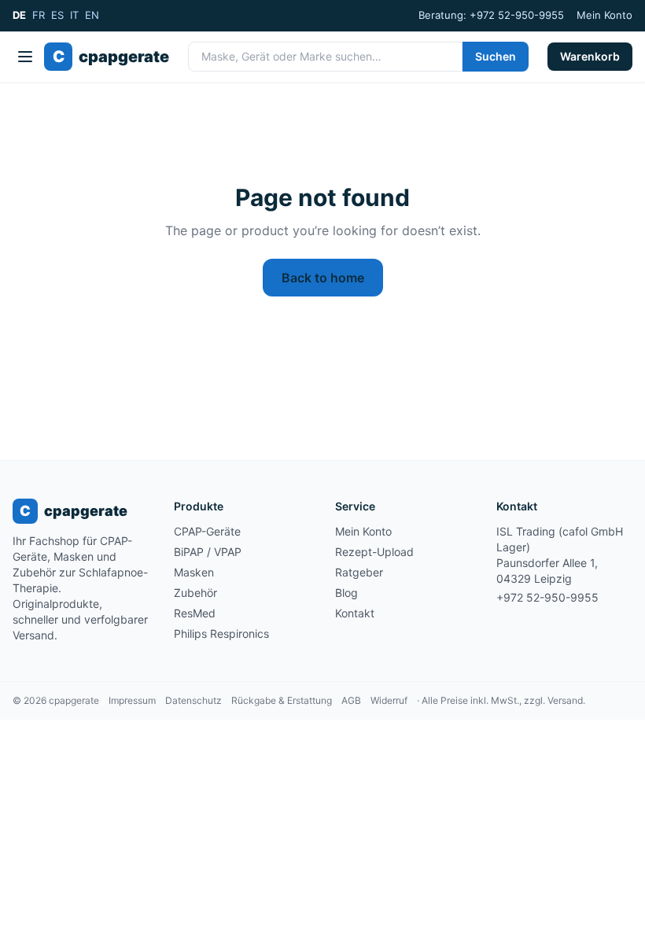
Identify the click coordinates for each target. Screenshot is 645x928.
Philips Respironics (221, 633)
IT (74, 15)
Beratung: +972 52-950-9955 (491, 15)
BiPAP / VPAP (207, 551)
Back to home (323, 277)
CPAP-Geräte (207, 531)
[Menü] (25, 56)
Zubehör (195, 592)
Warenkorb (590, 56)
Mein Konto (604, 15)
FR (38, 15)
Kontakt (354, 613)
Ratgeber (359, 572)
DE (19, 15)
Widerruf (388, 700)
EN (92, 15)
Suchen (495, 56)
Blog (346, 592)
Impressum (132, 700)
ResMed (195, 613)
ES (57, 15)
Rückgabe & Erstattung (281, 700)
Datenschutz (193, 700)
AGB (351, 700)
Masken (194, 572)
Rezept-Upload (374, 551)
